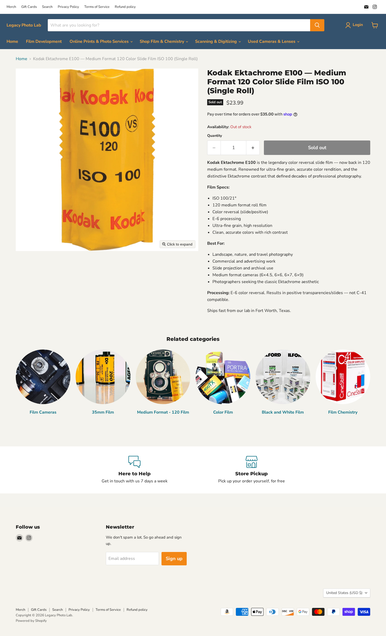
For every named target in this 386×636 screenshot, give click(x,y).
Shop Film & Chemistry (162, 41)
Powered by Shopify (31, 620)
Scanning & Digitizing (216, 41)
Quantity (214, 136)
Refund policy (125, 7)
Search (47, 7)
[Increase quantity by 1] (253, 147)
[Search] (317, 25)
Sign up (174, 558)
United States (344, 592)
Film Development (44, 41)
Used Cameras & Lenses (272, 41)
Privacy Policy (68, 7)
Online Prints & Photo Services (100, 41)
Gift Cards (29, 7)
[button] (355, 25)
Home (12, 41)
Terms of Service (96, 7)
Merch (11, 7)
